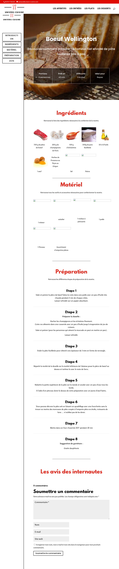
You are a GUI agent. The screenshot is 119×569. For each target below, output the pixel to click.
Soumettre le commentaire (48, 553)
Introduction (11, 37)
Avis (11, 60)
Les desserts (104, 9)
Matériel (12, 49)
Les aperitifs (59, 9)
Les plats (89, 9)
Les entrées (75, 9)
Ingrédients (12, 44)
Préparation (12, 55)
